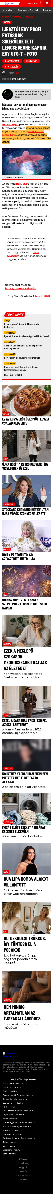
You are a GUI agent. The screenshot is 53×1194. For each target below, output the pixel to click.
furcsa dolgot (10, 124)
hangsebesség (12, 61)
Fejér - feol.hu (9, 1107)
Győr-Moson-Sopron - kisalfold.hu (18, 1111)
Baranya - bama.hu (12, 1087)
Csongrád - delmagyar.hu (15, 1099)
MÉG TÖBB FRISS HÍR (13, 374)
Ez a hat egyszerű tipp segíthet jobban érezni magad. (20, 959)
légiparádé (31, 61)
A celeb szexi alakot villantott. (24, 787)
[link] (6, 414)
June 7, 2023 (42, 296)
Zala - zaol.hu (9, 1154)
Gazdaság (24, 1163)
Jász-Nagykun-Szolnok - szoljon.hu (19, 1122)
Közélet (23, 1159)
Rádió (23, 1179)
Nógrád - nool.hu (11, 1130)
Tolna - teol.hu (9, 1142)
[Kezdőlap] (10, 3)
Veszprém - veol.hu (11, 1150)
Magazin (24, 1167)
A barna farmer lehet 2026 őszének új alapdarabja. (22, 731)
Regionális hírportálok (24, 1079)
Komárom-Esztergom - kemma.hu (18, 1126)
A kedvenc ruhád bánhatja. (22, 836)
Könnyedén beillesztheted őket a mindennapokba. (23, 675)
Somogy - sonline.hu (12, 1134)
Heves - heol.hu (10, 1118)
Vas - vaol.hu (9, 1146)
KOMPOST (17, 16)
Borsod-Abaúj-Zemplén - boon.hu (18, 1095)
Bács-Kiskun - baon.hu (13, 1083)
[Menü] (47, 3)
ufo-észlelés (11, 66)
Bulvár (24, 1171)
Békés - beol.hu (10, 1091)
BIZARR (29, 16)
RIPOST (5, 16)
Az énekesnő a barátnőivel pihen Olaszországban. (23, 892)
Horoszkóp (7, 10)
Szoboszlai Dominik (28, 10)
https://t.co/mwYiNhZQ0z (20, 288)
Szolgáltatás (23, 1175)
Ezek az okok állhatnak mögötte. (20, 1025)
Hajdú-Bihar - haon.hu (13, 1115)
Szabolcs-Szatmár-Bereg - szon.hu (19, 1138)
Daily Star (22, 184)
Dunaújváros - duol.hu (13, 1103)
